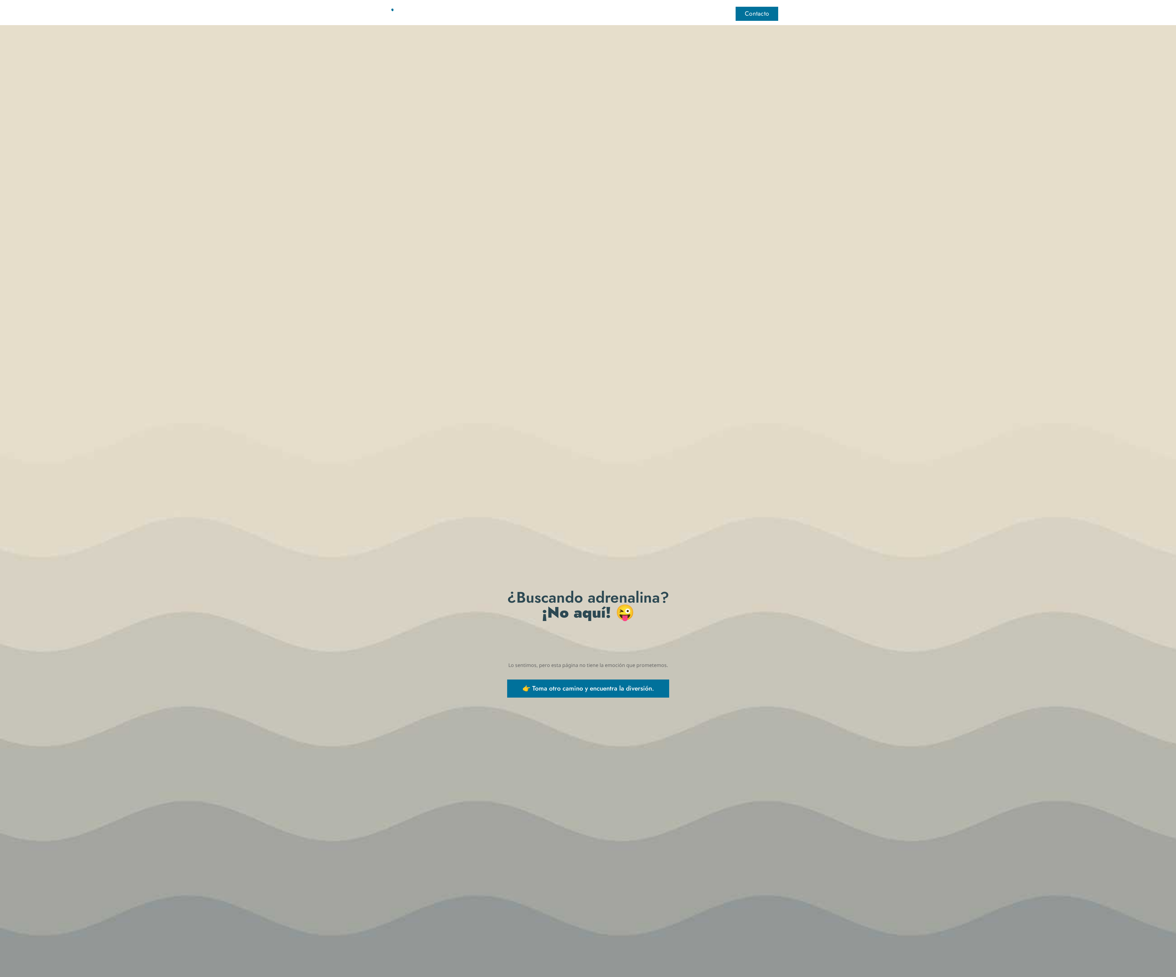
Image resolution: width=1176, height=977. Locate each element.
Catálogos (687, 13)
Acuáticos (564, 13)
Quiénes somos (518, 13)
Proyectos (647, 13)
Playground (606, 13)
